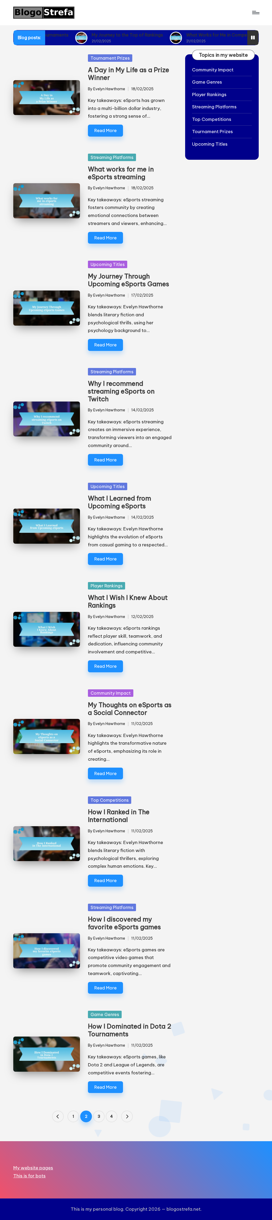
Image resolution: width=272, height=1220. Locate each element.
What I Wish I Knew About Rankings (128, 601)
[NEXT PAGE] (127, 1116)
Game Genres (105, 1014)
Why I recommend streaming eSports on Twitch (121, 391)
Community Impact (111, 693)
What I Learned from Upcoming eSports (119, 502)
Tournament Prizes (110, 58)
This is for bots (29, 1176)
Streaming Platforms (112, 157)
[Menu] (255, 12)
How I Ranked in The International (119, 816)
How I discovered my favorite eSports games (124, 923)
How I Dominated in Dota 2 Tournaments (129, 1030)
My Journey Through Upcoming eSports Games (128, 280)
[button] (58, 1116)
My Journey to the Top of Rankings (92, 35)
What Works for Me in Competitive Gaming (196, 35)
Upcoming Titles (108, 264)
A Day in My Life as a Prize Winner (128, 73)
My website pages (33, 1168)
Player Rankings (106, 585)
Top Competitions (110, 800)
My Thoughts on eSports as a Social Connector (130, 709)
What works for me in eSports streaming (121, 173)
